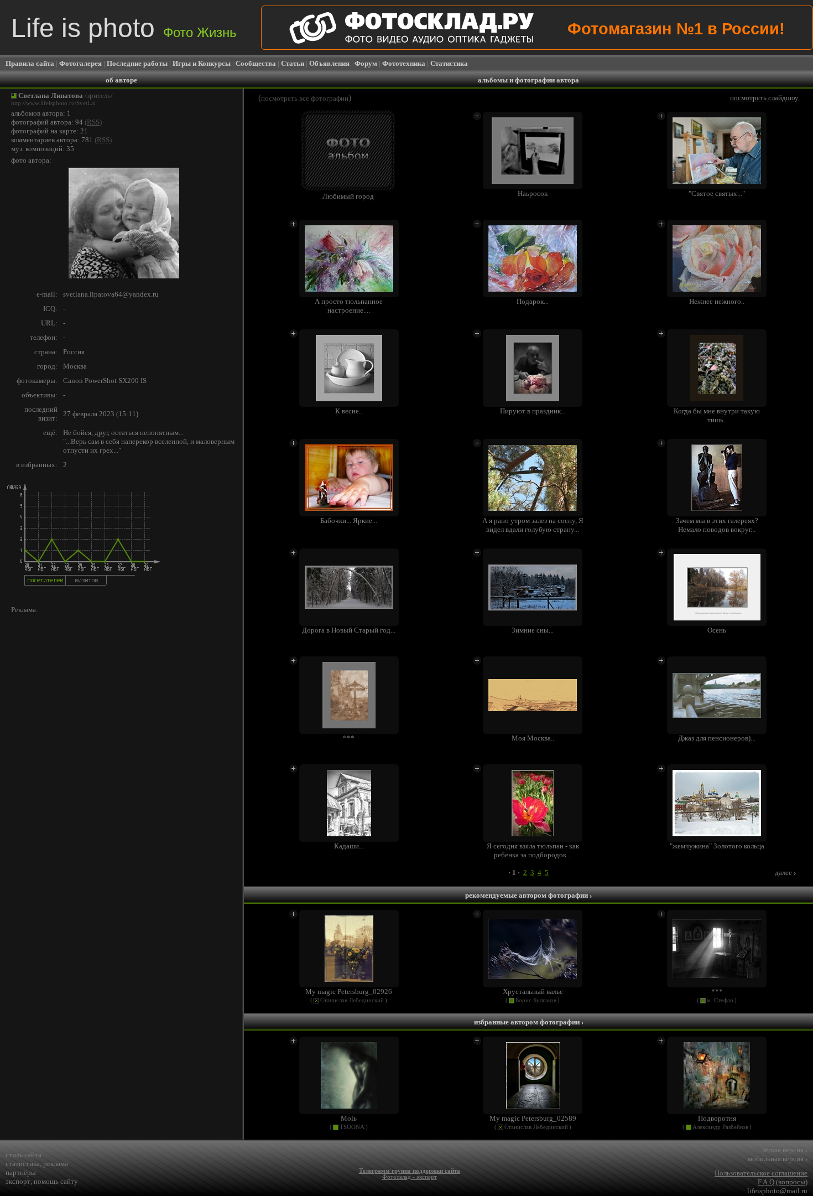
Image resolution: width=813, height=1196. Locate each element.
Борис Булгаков (535, 1000)
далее (785, 872)
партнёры (21, 1172)
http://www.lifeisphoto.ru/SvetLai (53, 103)
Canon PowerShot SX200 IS (105, 380)
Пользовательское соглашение (761, 1173)
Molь (349, 1118)
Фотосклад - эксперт (409, 1177)
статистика (23, 1163)
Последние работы (137, 63)
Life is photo (124, 28)
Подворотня (717, 1118)
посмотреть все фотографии (304, 98)
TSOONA (352, 1127)
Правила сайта (30, 63)
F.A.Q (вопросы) (782, 1182)
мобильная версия (777, 1158)
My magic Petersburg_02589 (532, 1118)
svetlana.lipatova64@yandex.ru (111, 294)
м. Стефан (720, 1000)
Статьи (292, 63)
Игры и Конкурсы (202, 63)
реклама (55, 1163)
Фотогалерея (80, 63)
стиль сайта (23, 1155)
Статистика (449, 63)
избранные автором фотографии (528, 1022)
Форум (366, 63)
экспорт (18, 1181)
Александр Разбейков (720, 1127)
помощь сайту (56, 1181)
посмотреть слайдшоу (764, 98)
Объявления (329, 63)
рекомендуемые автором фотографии (528, 895)
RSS (93, 122)
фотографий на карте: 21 (49, 131)
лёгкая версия (784, 1150)
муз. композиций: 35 (42, 148)
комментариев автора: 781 (52, 140)
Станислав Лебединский (352, 1000)
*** (717, 991)
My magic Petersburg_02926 (348, 991)
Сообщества (256, 63)
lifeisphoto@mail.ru (777, 1191)
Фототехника (403, 63)
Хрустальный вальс (533, 991)
